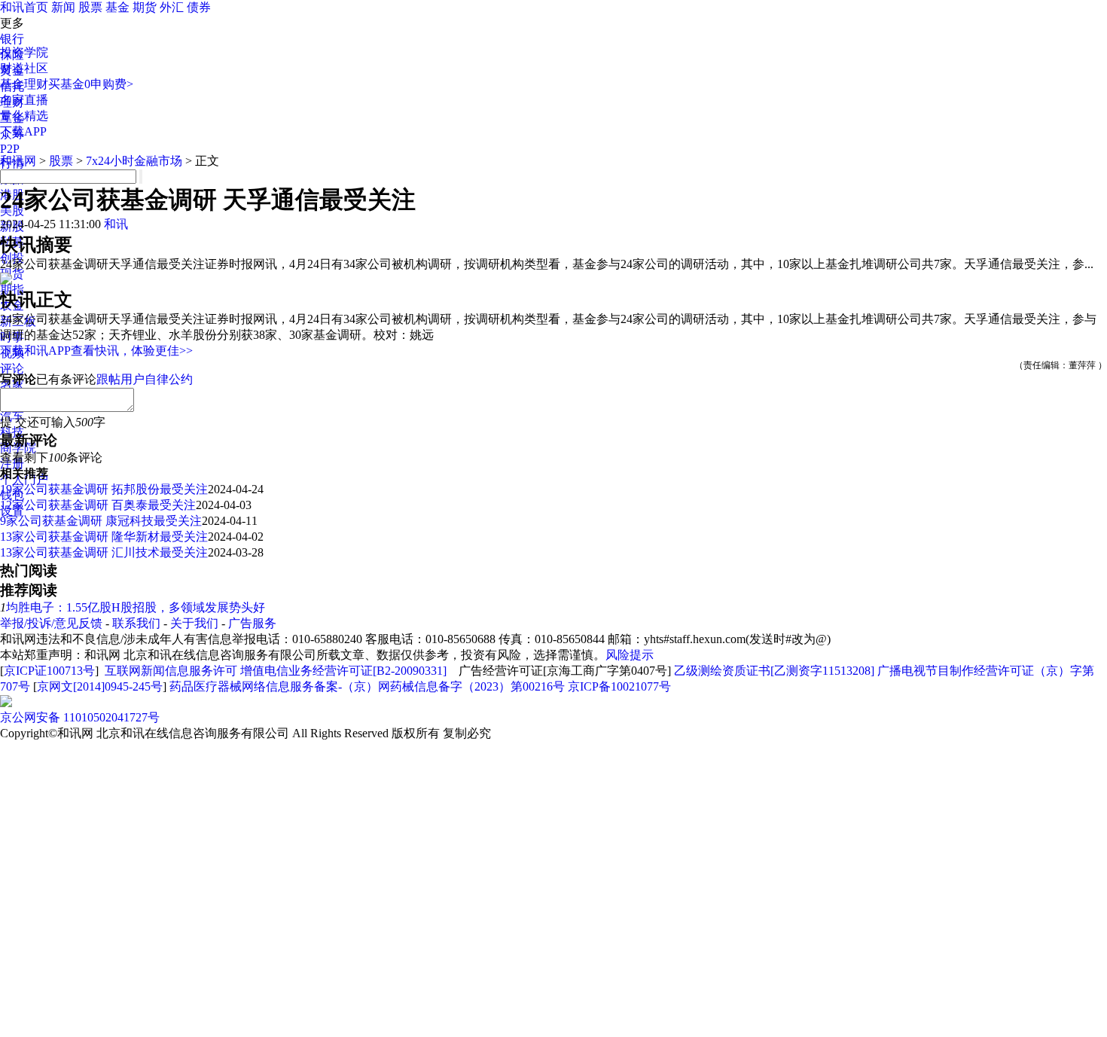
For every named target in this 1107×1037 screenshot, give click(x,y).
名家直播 (24, 99)
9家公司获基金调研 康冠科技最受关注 (101, 520)
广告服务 (252, 623)
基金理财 (24, 84)
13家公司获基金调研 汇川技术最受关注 (104, 552)
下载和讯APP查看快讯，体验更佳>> (96, 350)
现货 (12, 273)
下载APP (23, 131)
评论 (12, 368)
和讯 (116, 224)
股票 (90, 7)
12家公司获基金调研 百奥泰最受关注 (98, 505)
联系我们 (136, 623)
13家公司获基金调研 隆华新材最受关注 (104, 536)
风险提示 (629, 654)
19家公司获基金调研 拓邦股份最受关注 (104, 489)
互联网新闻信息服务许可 (171, 670)
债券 (199, 7)
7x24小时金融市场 (134, 160)
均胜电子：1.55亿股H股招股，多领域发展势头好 (135, 607)
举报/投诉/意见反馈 (51, 623)
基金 (117, 7)
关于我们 (194, 623)
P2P (10, 148)
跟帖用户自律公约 (144, 379)
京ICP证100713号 (49, 670)
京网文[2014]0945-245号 (100, 686)
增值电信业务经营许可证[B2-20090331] (343, 670)
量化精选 (24, 115)
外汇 (172, 7)
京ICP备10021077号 (619, 686)
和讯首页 (24, 7)
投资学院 (24, 52)
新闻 (63, 7)
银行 (12, 38)
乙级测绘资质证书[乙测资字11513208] (774, 670)
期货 (145, 7)
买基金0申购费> (90, 84)
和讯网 (18, 160)
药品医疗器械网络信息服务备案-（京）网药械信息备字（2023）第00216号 (367, 686)
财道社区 (24, 68)
